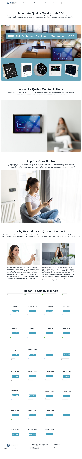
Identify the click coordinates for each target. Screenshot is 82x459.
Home (24, 2)
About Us (30, 2)
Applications (44, 2)
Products (36, 2)
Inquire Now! (52, 2)
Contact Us (56, 447)
